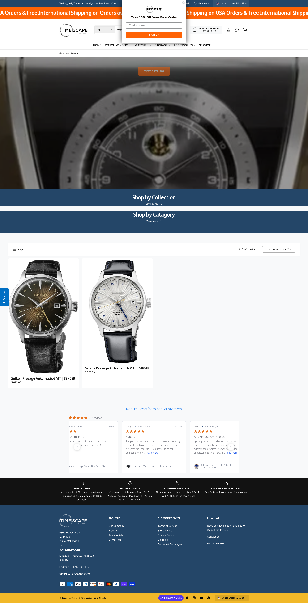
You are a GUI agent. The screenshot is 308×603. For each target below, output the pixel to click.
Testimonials (116, 535)
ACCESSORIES (183, 45)
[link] (86, 466)
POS (80, 598)
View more (151, 203)
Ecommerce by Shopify (96, 598)
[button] (245, 30)
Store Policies (166, 530)
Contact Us (115, 539)
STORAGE (161, 45)
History (113, 530)
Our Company (116, 525)
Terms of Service (167, 525)
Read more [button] (152, 452)
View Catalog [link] (154, 71)
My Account (204, 3)
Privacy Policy (166, 535)
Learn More (110, 3)
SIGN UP (154, 34)
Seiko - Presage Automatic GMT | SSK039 (43, 378)
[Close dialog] (183, 2)
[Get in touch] (237, 30)
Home (66, 53)
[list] (154, 491)
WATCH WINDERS (117, 45)
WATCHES (141, 45)
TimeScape (72, 598)
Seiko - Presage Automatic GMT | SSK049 (117, 368)
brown (74, 53)
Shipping (163, 539)
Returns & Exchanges (170, 544)
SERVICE (205, 45)
